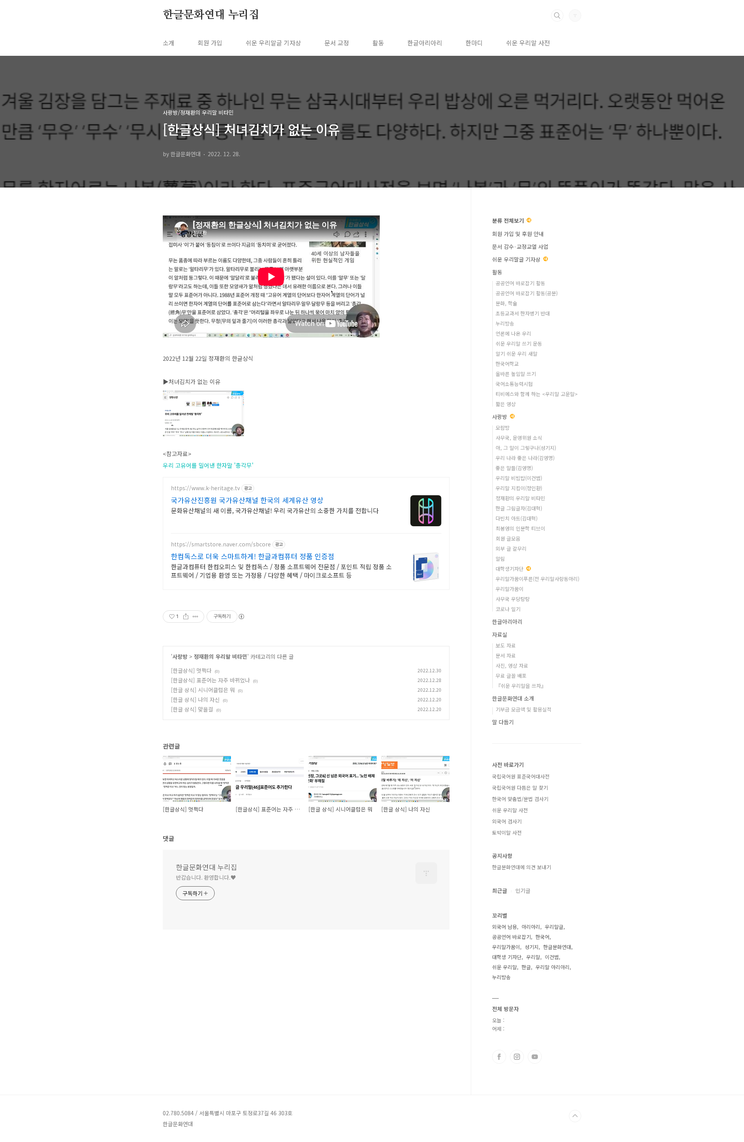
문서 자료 (506, 655)
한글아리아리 (424, 42)
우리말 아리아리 (553, 967)
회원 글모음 (508, 538)
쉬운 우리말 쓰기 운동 (519, 343)
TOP (575, 1116)
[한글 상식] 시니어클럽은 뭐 (203, 690)
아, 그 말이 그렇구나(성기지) (526, 447)
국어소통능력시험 (514, 384)
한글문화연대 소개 (513, 698)
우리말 (533, 957)
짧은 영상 (506, 404)
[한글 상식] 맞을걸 (192, 709)
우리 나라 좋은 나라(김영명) (525, 458)
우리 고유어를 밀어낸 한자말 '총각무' (208, 465)
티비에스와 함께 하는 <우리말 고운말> (537, 394)
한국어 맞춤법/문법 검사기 (520, 799)
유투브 (535, 1057)
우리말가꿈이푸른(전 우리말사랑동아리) (537, 578)
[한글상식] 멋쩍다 (191, 670)
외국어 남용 (504, 926)
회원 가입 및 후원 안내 (518, 234)
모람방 (503, 427)
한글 (526, 967)
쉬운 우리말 (504, 967)
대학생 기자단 (507, 957)
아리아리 (531, 926)
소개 (168, 42)
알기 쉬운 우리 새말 (516, 353)
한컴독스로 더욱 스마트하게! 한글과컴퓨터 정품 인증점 (252, 556)
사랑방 (180, 656)
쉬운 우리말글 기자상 (273, 42)
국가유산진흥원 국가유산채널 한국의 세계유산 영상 (247, 500)
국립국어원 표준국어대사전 (520, 776)
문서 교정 (336, 42)
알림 (500, 558)
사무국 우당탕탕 (513, 599)
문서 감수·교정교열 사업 (520, 246)
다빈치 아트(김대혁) (516, 518)
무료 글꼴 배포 (511, 675)
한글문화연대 (557, 947)
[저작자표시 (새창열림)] (241, 616)
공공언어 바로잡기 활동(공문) (527, 293)
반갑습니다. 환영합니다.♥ (206, 877)
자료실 (499, 634)
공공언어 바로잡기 (511, 936)
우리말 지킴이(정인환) (519, 488)
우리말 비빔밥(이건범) (519, 478)
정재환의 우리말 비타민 (220, 656)
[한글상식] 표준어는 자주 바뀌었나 (210, 680)
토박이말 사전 (507, 832)
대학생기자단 (510, 568)
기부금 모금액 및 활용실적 (523, 709)
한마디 (474, 42)
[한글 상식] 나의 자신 (195, 699)
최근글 (499, 890)
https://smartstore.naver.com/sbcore (221, 544)
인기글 (522, 890)
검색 (557, 15)
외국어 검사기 (507, 821)
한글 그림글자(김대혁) (519, 508)
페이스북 (499, 1057)
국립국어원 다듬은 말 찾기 (520, 787)
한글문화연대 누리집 (211, 15)
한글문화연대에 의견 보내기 (521, 867)
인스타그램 (517, 1057)
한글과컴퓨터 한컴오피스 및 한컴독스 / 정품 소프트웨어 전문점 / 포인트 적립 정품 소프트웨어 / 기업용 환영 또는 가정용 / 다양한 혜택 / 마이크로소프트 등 (281, 570)
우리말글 (554, 926)
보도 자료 (506, 645)
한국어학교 (507, 363)
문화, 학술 (506, 303)
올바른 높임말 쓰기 (516, 373)
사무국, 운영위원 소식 (519, 437)
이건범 (552, 957)
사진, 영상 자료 (512, 665)
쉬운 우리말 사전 (528, 42)
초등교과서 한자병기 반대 (523, 313)
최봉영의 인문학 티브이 (520, 528)
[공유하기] (186, 616)
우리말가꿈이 (510, 589)
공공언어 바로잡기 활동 (520, 283)
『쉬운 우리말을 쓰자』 (521, 685)
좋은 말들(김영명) (514, 468)
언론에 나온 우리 (513, 333)
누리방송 (505, 323)
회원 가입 (210, 42)
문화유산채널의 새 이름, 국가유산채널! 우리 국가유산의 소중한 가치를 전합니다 (275, 510)
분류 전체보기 (508, 220)
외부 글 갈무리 (511, 548)
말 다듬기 (503, 722)
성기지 (532, 947)
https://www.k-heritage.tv (205, 488)
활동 (378, 42)
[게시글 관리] (195, 616)
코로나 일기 (508, 609)
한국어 (542, 936)
